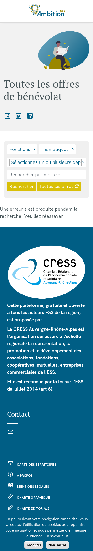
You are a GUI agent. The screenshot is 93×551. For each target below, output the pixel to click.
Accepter (33, 545)
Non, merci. (57, 545)
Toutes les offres (57, 186)
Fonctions (19, 149)
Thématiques (54, 149)
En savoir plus (56, 536)
